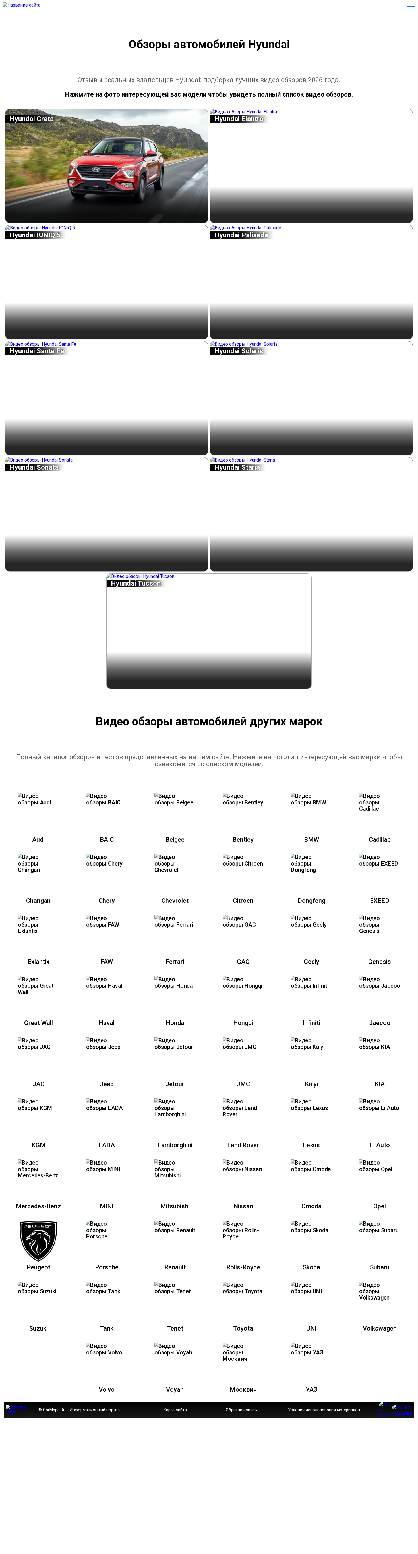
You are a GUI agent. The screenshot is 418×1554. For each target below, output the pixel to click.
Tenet (175, 1328)
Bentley (243, 839)
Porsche (107, 1267)
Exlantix (38, 961)
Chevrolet (175, 900)
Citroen (243, 900)
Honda (175, 1022)
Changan (38, 900)
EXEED (379, 900)
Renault (175, 1267)
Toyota (243, 1328)
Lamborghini (175, 1145)
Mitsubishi (175, 1206)
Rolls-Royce (243, 1267)
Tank (106, 1328)
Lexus (311, 1145)
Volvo (107, 1389)
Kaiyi (311, 1084)
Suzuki (38, 1328)
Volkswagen (380, 1328)
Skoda (311, 1267)
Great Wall (38, 1022)
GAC (243, 961)
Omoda (311, 1206)
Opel (379, 1206)
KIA (380, 1084)
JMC (243, 1084)
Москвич (243, 1389)
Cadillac (380, 839)
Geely (311, 961)
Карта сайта (175, 1409)
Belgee (175, 839)
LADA (106, 1145)
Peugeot (38, 1267)
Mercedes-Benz (38, 1206)
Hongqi (243, 1022)
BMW (311, 839)
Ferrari (174, 961)
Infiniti (311, 1022)
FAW (106, 961)
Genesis (379, 961)
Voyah (175, 1389)
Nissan (243, 1206)
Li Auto (380, 1145)
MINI (106, 1206)
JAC (38, 1084)
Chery (107, 900)
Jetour (174, 1084)
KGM (38, 1145)
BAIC (107, 839)
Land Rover (243, 1145)
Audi (38, 839)
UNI (311, 1328)
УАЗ (311, 1389)
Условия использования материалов (324, 1409)
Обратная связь (241, 1409)
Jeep (107, 1084)
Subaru (380, 1267)
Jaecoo (379, 1022)
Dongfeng (311, 900)
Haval (107, 1022)
